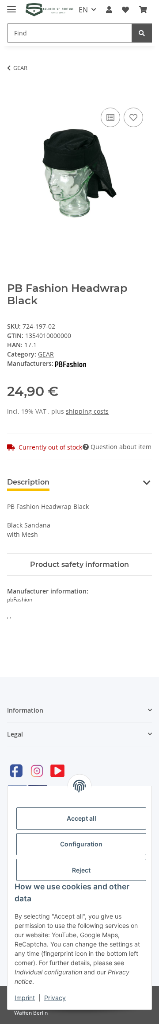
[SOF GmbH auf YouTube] (57, 770)
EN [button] (83, 10)
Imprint (25, 997)
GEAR (46, 354)
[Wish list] (125, 10)
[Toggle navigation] (11, 5)
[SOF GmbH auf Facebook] (16, 770)
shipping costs (87, 411)
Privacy (55, 997)
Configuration (81, 844)
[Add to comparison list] (110, 117)
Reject (81, 870)
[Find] (142, 33)
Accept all (81, 818)
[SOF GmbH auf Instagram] (36, 770)
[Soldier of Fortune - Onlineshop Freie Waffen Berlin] (49, 10)
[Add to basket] (14, 96)
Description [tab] (28, 482)
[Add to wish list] (133, 117)
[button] (109, 10)
